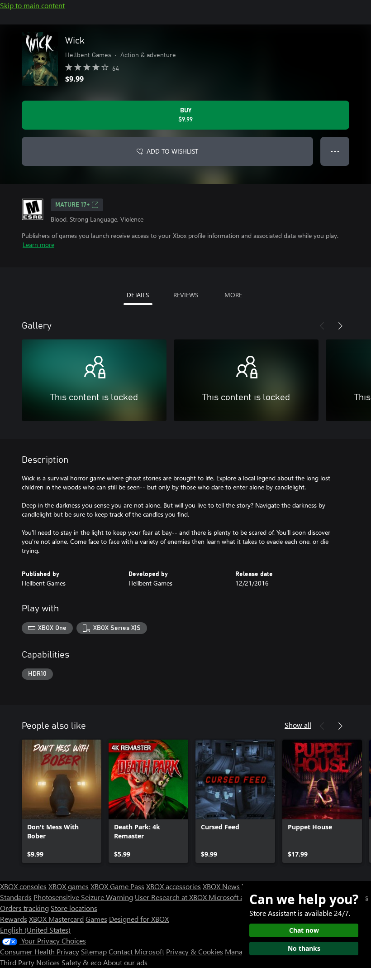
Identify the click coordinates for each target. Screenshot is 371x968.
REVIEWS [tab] (185, 294)
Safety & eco (81, 962)
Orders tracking (24, 908)
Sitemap (94, 951)
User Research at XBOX (172, 897)
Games (96, 919)
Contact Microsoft (136, 951)
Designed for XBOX (139, 919)
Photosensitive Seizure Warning (83, 897)
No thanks (304, 948)
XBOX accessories (173, 886)
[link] (61, 801)
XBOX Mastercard (56, 919)
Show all (298, 725)
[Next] (340, 325)
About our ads (125, 962)
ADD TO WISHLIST (172, 151)
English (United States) (35, 929)
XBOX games (68, 886)
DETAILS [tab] (138, 294)
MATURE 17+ (72, 205)
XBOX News (221, 886)
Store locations (74, 908)
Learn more (38, 244)
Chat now (304, 930)
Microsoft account (237, 897)
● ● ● (335, 151)
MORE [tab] (233, 294)
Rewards (13, 919)
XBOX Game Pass (117, 886)
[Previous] (322, 325)
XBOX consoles (23, 886)
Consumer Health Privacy (39, 951)
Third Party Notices (30, 962)
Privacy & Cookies (194, 951)
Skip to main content (32, 5)
